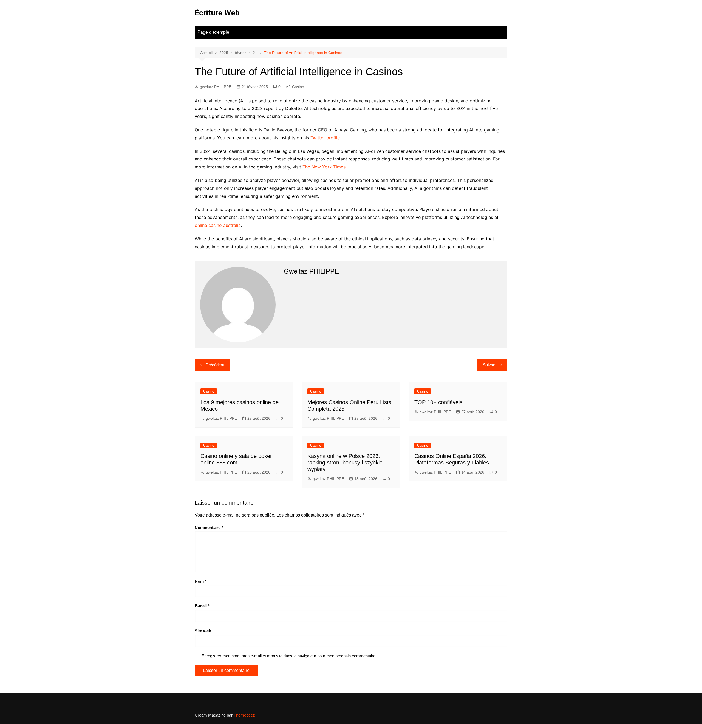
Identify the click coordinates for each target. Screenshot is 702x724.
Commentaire (209, 527)
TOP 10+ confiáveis (438, 402)
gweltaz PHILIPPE (215, 86)
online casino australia (218, 225)
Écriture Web (217, 12)
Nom (200, 581)
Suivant (489, 364)
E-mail (202, 606)
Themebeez (244, 715)
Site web (203, 631)
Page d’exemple (213, 32)
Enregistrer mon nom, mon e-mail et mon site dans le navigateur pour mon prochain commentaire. (289, 655)
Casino (298, 86)
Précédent (215, 364)
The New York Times (324, 167)
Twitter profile (325, 137)
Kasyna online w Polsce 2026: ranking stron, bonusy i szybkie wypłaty (345, 462)
